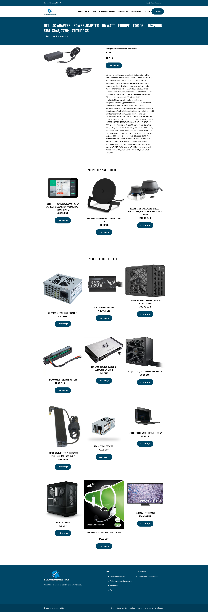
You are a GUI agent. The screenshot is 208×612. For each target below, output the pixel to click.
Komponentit (52, 36)
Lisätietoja (114, 65)
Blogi (147, 11)
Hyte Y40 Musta (63, 522)
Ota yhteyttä (122, 608)
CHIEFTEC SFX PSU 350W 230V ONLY (62, 313)
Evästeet (131, 608)
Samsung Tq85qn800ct (145, 512)
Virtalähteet (65, 36)
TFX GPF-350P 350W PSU (104, 446)
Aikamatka (136, 11)
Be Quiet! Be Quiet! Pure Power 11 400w (145, 371)
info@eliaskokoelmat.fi (154, 3)
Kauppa (158, 11)
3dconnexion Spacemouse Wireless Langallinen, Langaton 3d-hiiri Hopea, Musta (145, 211)
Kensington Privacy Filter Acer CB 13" (145, 433)
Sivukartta (159, 608)
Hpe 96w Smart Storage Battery (63, 379)
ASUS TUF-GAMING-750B (104, 307)
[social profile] (60, 3)
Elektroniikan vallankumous (113, 11)
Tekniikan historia (87, 11)
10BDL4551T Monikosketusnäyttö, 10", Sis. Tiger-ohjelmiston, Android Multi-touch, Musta (63, 206)
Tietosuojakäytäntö (145, 608)
